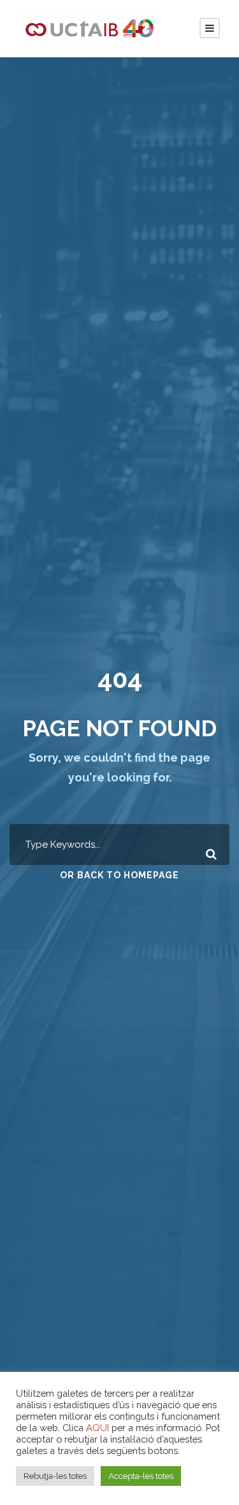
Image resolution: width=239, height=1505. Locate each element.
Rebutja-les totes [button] (55, 1476)
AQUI (97, 1427)
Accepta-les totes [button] (140, 1476)
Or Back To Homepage (119, 875)
